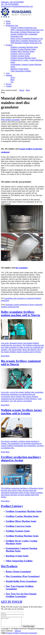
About (8, 23)
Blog (12, 80)
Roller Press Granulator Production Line (26, 41)
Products (9, 45)
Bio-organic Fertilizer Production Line (25, 32)
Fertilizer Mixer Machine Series (22, 51)
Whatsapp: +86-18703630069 (12, 2)
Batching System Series (19, 69)
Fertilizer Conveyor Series (20, 54)
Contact (9, 86)
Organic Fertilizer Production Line (24, 28)
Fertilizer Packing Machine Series (23, 58)
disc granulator (21, 268)
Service (8, 84)
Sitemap (18, 631)
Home (8, 21)
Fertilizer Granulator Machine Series (24, 47)
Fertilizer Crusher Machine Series (23, 49)
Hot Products (9, 566)
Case (7, 73)
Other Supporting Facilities (21, 71)
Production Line (12, 25)
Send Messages (28, 626)
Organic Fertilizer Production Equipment (21, 633)
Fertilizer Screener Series (20, 56)
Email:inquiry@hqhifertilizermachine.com (17, 6)
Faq (12, 82)
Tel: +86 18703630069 (9, 4)
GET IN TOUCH (11, 601)
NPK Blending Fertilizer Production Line (26, 43)
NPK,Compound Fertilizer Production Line (27, 30)
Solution (9, 75)
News (13, 77)
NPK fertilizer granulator (10, 120)
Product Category (12, 506)
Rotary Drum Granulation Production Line (27, 38)
